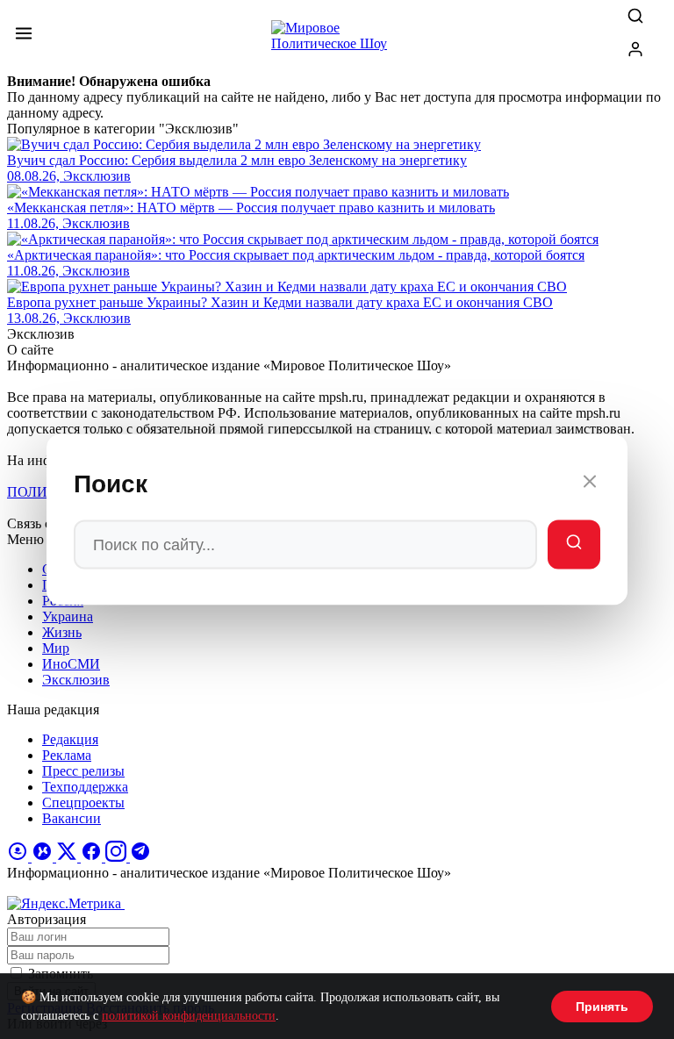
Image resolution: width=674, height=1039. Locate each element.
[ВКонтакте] (44, 856)
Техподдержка (85, 786)
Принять (602, 1007)
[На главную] (337, 40)
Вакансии (71, 818)
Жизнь (62, 632)
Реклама (66, 755)
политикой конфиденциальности (189, 1015)
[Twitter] (68, 856)
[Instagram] (117, 856)
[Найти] (574, 545)
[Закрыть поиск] (589, 484)
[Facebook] (93, 856)
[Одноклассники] (19, 856)
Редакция (70, 739)
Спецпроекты (83, 802)
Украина (67, 616)
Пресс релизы (83, 770)
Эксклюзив (76, 679)
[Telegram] (140, 856)
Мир (55, 648)
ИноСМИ (71, 663)
